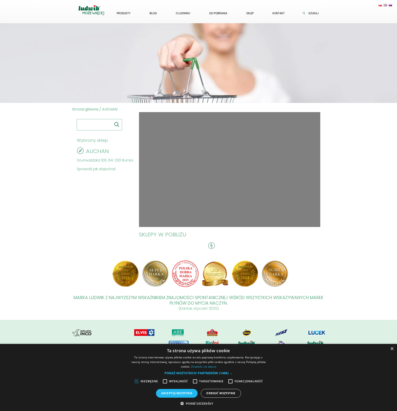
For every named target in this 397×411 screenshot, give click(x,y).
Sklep (250, 13)
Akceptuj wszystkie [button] (176, 393)
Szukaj (313, 13)
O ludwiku (183, 13)
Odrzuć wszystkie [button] (220, 393)
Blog (153, 13)
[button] (198, 373)
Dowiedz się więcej (203, 366)
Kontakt (278, 13)
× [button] (392, 349)
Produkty (123, 13)
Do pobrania (218, 13)
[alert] (198, 377)
